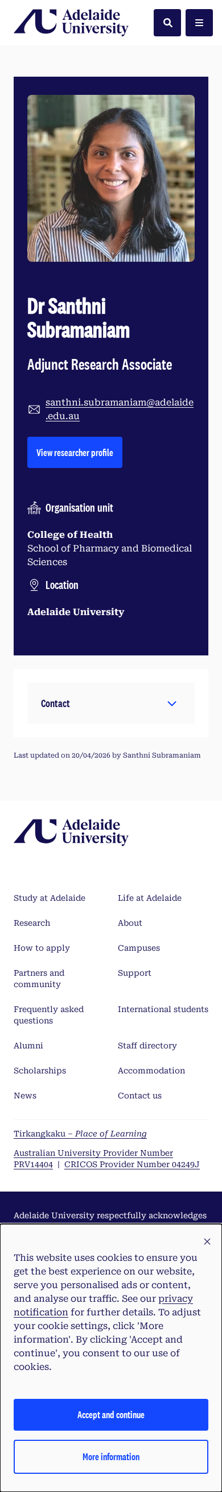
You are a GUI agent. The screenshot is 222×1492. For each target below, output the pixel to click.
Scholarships (40, 1070)
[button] (111, 703)
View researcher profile (79, 452)
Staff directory (147, 1045)
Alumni (28, 1045)
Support (134, 972)
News (25, 1095)
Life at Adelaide (150, 897)
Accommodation (151, 1070)
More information (111, 1456)
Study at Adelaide (49, 897)
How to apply (42, 947)
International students (163, 1009)
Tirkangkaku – (80, 1133)
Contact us (140, 1095)
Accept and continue (111, 1414)
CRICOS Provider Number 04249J (132, 1164)
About (130, 922)
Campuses (139, 947)
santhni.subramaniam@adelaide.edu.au (120, 409)
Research (32, 922)
